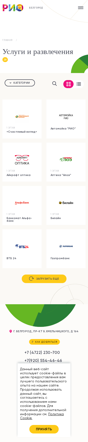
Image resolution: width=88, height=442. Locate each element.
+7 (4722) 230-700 (42, 352)
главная (7, 40)
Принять (44, 429)
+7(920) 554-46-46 (43, 360)
